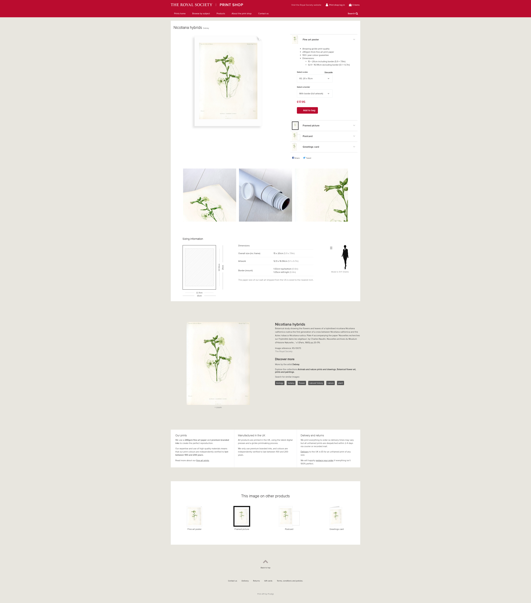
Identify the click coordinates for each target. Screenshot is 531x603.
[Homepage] (220, 5)
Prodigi (271, 594)
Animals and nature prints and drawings (317, 369)
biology (279, 383)
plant (340, 383)
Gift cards (268, 581)
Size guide (329, 72)
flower (302, 383)
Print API (261, 594)
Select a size (315, 72)
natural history (316, 383)
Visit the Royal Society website (306, 5)
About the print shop (242, 13)
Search (351, 13)
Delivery (305, 451)
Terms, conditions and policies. (290, 581)
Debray (206, 28)
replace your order (324, 460)
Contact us (263, 13)
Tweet (308, 158)
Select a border (303, 87)
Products (221, 13)
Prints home (180, 13)
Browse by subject (201, 13)
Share (297, 158)
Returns (256, 581)
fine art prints (202, 460)
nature (330, 383)
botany (291, 383)
